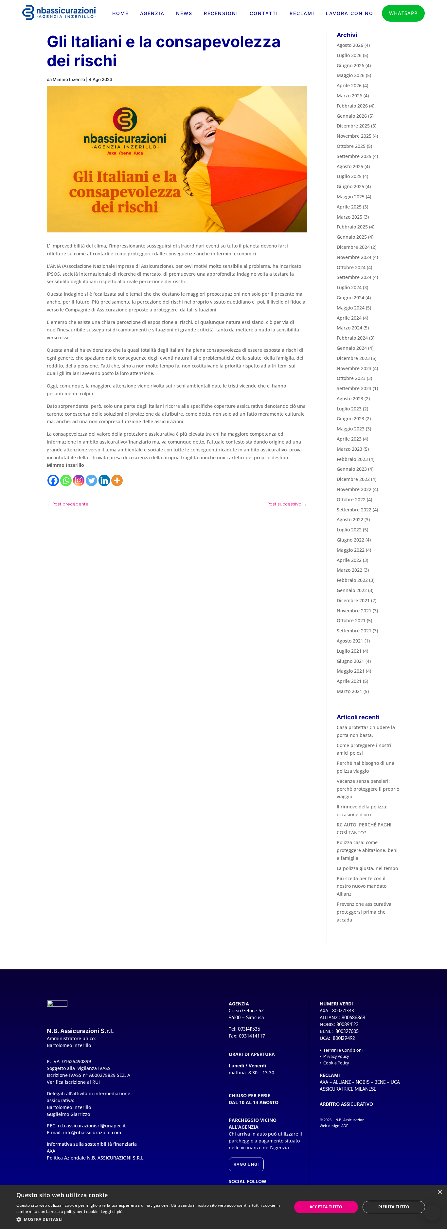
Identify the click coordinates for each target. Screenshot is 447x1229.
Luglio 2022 (349, 529)
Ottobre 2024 (351, 267)
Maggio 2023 (351, 429)
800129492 (344, 1038)
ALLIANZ (342, 1082)
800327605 (347, 1031)
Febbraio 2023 (352, 459)
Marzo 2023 (349, 449)
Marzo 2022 (349, 570)
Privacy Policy (336, 1056)
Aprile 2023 (349, 439)
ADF (344, 1125)
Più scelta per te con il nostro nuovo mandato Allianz (361, 886)
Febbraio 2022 (352, 580)
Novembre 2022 (354, 489)
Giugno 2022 (350, 540)
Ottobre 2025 (351, 146)
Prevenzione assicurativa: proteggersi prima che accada (365, 912)
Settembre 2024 (354, 277)
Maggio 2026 (351, 75)
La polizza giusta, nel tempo (367, 868)
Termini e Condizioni (343, 1050)
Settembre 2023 (354, 388)
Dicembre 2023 (353, 358)
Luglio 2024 (349, 287)
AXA (324, 1082)
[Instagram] (78, 480)
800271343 (343, 1010)
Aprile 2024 (349, 318)
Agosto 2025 (350, 166)
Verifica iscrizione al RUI (73, 1082)
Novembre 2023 (354, 368)
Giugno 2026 (350, 65)
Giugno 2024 (350, 297)
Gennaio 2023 (352, 469)
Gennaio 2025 (352, 237)
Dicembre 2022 (353, 479)
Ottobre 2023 (351, 378)
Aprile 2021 (349, 681)
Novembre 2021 (354, 610)
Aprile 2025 (349, 207)
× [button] (439, 1192)
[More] (117, 480)
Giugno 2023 (350, 418)
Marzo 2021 (349, 691)
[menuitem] (120, 13)
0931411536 (249, 1029)
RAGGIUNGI (246, 1164)
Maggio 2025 (351, 196)
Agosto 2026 (350, 45)
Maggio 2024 (351, 308)
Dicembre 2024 (353, 247)
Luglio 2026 (349, 55)
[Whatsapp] (66, 480)
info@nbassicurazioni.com (92, 1132)
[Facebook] (53, 480)
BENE (380, 1082)
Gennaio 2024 (352, 348)
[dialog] (223, 1207)
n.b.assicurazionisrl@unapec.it (92, 1125)
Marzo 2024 (349, 328)
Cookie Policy (336, 1062)
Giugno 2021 (350, 661)
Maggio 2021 (351, 671)
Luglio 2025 (349, 176)
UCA (395, 1082)
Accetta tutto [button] (326, 1207)
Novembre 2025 (354, 136)
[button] (432, 1213)
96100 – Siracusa (246, 1017)
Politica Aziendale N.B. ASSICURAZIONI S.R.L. (96, 1158)
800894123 (347, 1024)
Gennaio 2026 (352, 116)
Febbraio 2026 (352, 106)
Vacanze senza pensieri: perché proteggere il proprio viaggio (368, 789)
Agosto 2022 (350, 519)
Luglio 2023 (349, 409)
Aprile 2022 (349, 560)
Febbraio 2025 (352, 227)
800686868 (353, 1017)
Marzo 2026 (349, 95)
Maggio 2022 (351, 550)
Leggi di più (112, 1211)
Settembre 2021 (354, 630)
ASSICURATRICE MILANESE (348, 1089)
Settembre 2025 (354, 156)
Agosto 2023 (350, 398)
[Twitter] (91, 480)
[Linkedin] (104, 480)
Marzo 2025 (349, 217)
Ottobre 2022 (351, 499)
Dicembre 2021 (353, 600)
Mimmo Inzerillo (69, 79)
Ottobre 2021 (351, 620)
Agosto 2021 (350, 641)
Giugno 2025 (350, 186)
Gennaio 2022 (352, 590)
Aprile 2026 (349, 85)
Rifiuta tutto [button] (393, 1207)
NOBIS (362, 1082)
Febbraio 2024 (352, 338)
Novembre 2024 (354, 257)
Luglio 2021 (349, 651)
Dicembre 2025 (353, 126)
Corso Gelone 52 (246, 1010)
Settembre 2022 (354, 509)
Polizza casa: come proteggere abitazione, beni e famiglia (367, 850)
